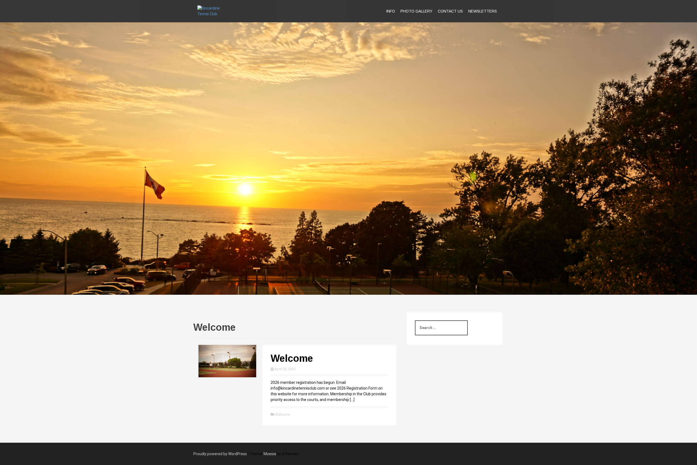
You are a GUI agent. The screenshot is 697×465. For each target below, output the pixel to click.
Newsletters (482, 11)
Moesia (270, 454)
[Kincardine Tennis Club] (214, 11)
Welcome (292, 358)
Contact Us (450, 11)
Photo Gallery (416, 11)
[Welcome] (227, 360)
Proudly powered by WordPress (220, 454)
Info (390, 11)
